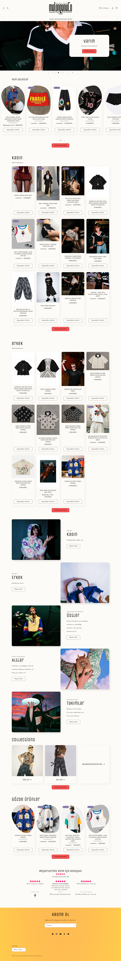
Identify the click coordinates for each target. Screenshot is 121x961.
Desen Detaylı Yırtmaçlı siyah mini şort (48, 245)
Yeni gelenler (89, 51)
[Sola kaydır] (57, 140)
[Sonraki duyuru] (117, 19)
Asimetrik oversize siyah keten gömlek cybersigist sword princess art (98, 203)
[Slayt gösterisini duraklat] (72, 73)
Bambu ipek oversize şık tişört (72, 390)
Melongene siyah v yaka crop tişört (97, 257)
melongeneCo (19, 955)
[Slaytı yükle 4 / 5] (61, 72)
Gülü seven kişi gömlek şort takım (48, 491)
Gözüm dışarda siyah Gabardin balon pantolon (64, 118)
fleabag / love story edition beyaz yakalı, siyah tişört (97, 294)
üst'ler (26, 780)
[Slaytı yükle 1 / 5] (53, 72)
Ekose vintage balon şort (23, 195)
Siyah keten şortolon (48, 306)
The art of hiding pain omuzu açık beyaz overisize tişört (73, 200)
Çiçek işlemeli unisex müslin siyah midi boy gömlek (73, 428)
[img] (60, 874)
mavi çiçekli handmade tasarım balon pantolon (48, 836)
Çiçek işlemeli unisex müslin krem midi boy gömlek (97, 375)
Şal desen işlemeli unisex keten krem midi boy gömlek (48, 440)
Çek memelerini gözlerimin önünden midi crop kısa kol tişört (97, 438)
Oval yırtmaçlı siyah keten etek (48, 204)
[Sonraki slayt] (68, 73)
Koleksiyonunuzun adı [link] (92, 764)
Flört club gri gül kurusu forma (90, 118)
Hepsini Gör (73, 546)
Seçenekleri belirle (13, 129)
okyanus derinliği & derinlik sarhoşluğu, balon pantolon (23, 311)
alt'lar (59, 780)
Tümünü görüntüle (60, 145)
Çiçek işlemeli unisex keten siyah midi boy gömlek (23, 428)
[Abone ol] (74, 925)
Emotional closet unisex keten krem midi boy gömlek (23, 483)
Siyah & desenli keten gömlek (48, 390)
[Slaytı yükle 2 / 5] (55, 72)
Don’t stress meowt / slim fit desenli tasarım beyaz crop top (23, 254)
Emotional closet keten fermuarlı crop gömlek (73, 257)
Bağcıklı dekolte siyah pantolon (73, 299)
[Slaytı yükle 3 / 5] (58, 72)
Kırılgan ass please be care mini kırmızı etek (39, 118)
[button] (4, 8)
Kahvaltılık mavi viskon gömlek (73, 482)
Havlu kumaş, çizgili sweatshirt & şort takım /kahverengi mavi (13, 119)
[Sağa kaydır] (64, 140)
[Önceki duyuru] (3, 19)
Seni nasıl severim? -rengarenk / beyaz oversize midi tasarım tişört (73, 838)
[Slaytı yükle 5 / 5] (63, 72)
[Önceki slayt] (49, 73)
